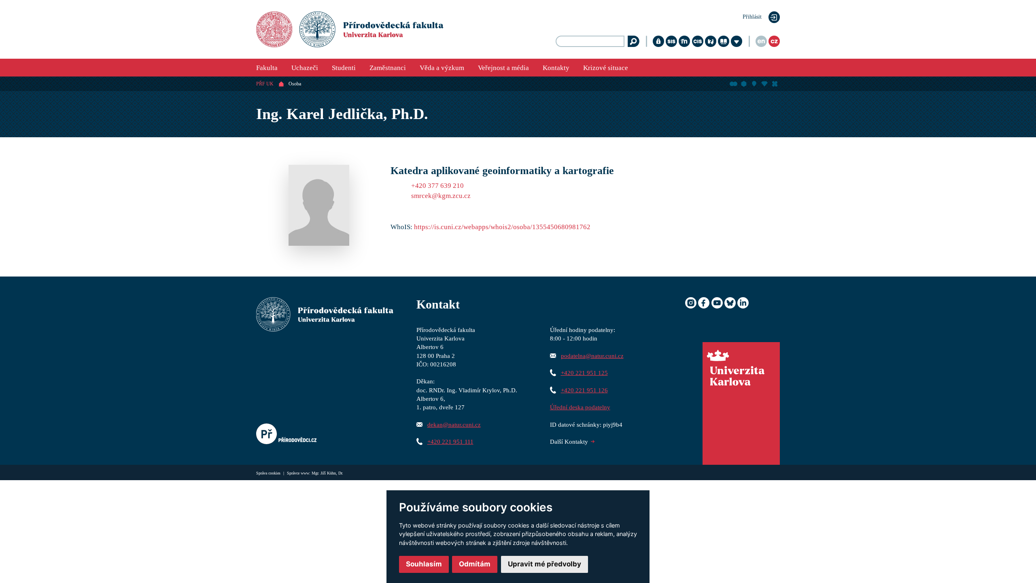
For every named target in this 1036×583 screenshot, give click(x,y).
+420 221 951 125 (584, 372)
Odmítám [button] (474, 564)
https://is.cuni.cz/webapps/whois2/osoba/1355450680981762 (502, 227)
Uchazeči (304, 68)
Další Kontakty (569, 441)
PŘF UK (265, 84)
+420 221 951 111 (450, 441)
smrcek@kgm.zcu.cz (441, 196)
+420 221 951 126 (584, 390)
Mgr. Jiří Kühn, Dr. (327, 473)
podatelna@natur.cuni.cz (592, 355)
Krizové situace (605, 68)
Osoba (295, 84)
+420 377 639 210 (437, 185)
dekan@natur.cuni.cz (454, 424)
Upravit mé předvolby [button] (544, 564)
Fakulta (267, 68)
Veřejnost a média (503, 68)
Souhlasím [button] (424, 564)
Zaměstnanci (387, 68)
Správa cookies (269, 473)
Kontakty (556, 68)
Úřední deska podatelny (580, 407)
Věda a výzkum (442, 68)
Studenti (344, 68)
